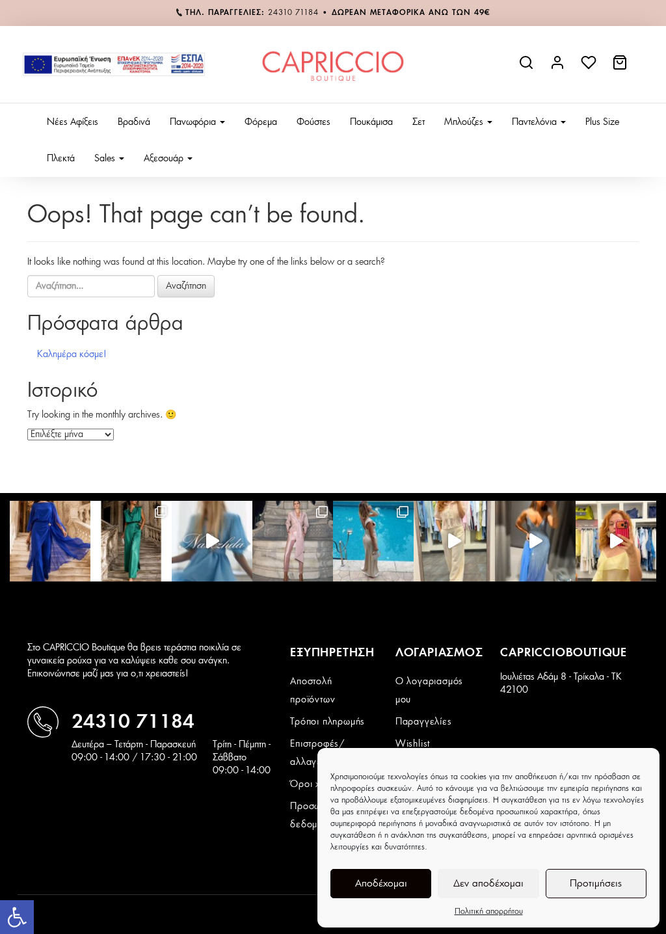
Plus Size (602, 122)
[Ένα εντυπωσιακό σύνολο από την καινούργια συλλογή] (130, 541)
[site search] (527, 67)
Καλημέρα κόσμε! (72, 354)
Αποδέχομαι (381, 883)
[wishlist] (590, 67)
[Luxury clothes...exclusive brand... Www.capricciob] (292, 541)
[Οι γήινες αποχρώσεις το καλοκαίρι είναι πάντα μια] (373, 541)
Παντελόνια (535, 122)
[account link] (559, 67)
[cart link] (621, 67)
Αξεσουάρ (165, 158)
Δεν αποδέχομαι (488, 883)
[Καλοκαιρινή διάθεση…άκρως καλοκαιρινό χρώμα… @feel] (616, 541)
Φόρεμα (261, 122)
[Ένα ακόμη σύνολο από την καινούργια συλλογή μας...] (50, 541)
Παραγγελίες (423, 722)
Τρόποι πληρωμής (327, 722)
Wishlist (412, 744)
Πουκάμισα (371, 122)
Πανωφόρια (194, 122)
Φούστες (313, 122)
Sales (106, 158)
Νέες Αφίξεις (72, 122)
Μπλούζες (465, 122)
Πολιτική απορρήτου (489, 911)
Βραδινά (134, 122)
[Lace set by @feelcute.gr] (454, 541)
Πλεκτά (61, 158)
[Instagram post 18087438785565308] (535, 541)
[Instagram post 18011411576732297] (212, 541)
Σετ (418, 122)
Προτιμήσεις (596, 883)
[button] (17, 917)
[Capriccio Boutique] (333, 64)
